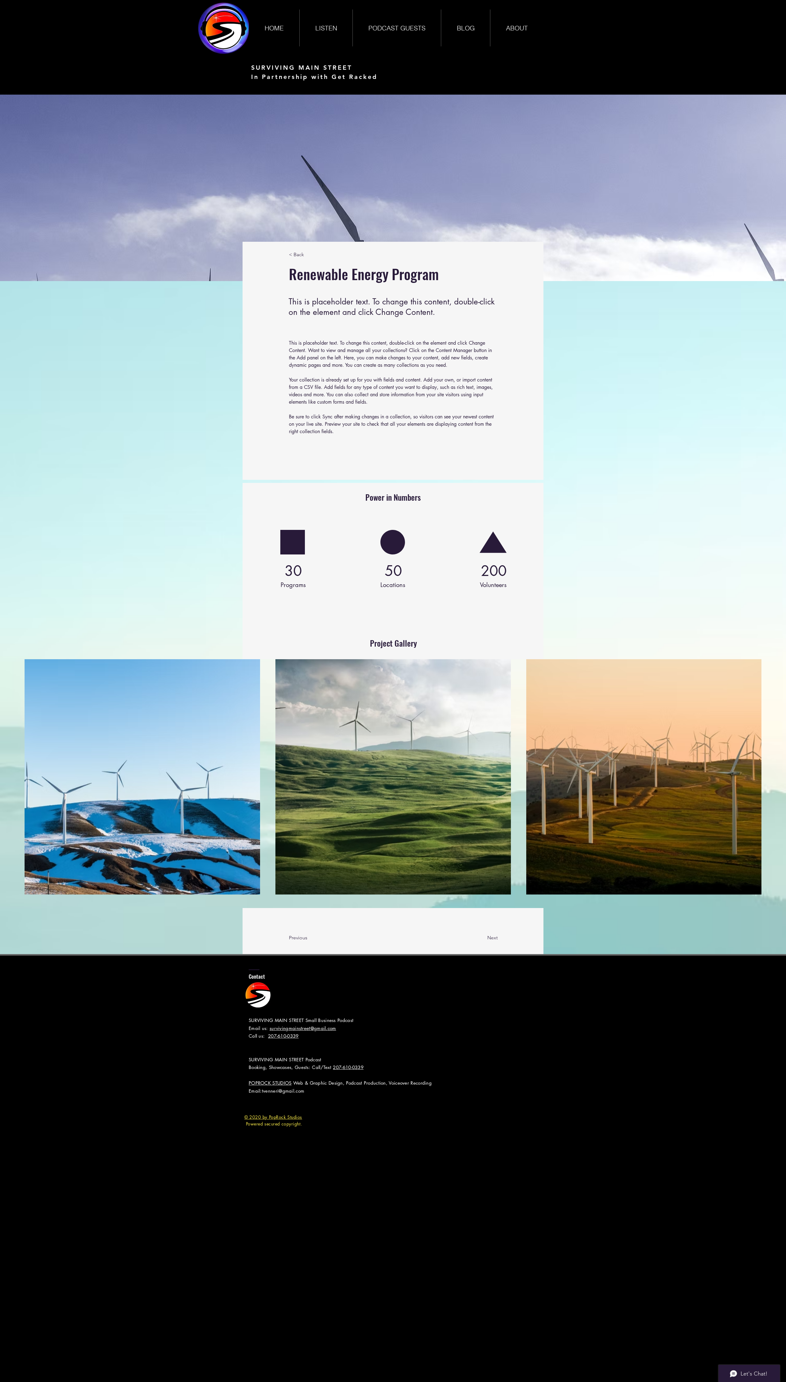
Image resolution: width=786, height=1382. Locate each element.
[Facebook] (248, 1104)
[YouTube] (286, 1104)
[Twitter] (261, 1104)
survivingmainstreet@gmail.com (303, 1028)
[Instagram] (273, 1104)
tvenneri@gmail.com (283, 1091)
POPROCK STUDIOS (270, 1083)
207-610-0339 (283, 1036)
